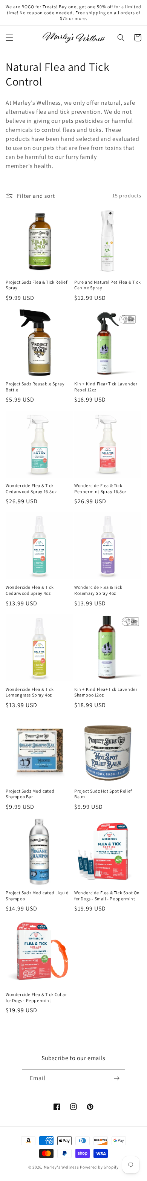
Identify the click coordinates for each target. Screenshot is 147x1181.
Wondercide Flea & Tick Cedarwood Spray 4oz (30, 590)
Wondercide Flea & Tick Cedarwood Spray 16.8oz (31, 488)
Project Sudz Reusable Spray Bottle (35, 387)
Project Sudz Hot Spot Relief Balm (103, 794)
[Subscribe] (116, 1078)
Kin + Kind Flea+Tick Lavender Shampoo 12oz (105, 692)
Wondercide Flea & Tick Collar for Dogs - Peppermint (36, 997)
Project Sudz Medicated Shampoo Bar (30, 794)
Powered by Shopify (99, 1167)
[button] (9, 37)
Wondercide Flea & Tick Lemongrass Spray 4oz (30, 692)
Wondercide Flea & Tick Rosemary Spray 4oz (98, 590)
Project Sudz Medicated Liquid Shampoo (37, 895)
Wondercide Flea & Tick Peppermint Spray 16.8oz (100, 488)
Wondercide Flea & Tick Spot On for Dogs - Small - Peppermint (107, 895)
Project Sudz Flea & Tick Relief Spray (36, 285)
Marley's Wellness (61, 1167)
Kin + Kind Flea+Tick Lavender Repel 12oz (105, 387)
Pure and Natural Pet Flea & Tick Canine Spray (107, 285)
